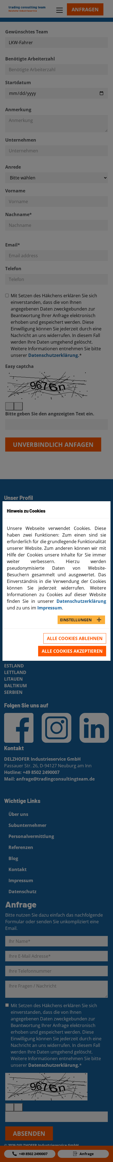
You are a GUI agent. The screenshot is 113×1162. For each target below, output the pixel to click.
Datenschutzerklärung (81, 601)
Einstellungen (76, 619)
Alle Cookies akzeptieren (72, 651)
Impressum (49, 608)
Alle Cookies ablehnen (75, 638)
